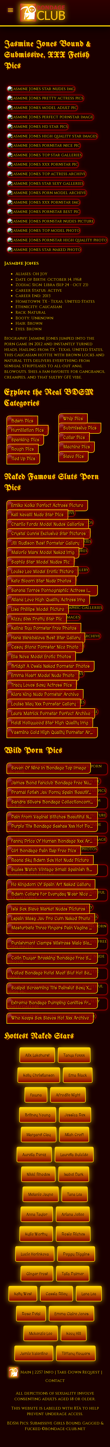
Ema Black (78, 1075)
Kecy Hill (73, 1334)
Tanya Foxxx (74, 1055)
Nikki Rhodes (38, 1174)
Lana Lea (89, 1294)
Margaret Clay (39, 1135)
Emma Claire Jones (71, 1314)
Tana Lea (74, 1194)
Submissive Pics (79, 428)
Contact (55, 1380)
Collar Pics (74, 437)
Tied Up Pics (23, 458)
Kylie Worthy (36, 1234)
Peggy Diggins (76, 1254)
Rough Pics (22, 449)
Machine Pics (76, 446)
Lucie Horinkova (35, 1254)
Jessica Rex (75, 1115)
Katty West (23, 1294)
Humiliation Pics (27, 430)
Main (25, 1372)
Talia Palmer (73, 1274)
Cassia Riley (56, 1294)
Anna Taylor (36, 1214)
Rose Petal (31, 1314)
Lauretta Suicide (74, 1155)
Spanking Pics (25, 439)
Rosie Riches (73, 1234)
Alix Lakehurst (37, 1055)
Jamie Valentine (34, 1354)
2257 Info (44, 1372)
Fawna (36, 1095)
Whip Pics (73, 418)
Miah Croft (74, 1135)
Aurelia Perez (34, 1155)
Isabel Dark (73, 1174)
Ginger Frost (37, 1274)
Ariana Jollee (72, 1214)
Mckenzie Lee (40, 1334)
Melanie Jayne (40, 1194)
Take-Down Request (78, 1372)
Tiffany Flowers (76, 1354)
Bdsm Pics (22, 421)
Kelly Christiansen (38, 1075)
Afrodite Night (68, 1095)
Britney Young (37, 1115)
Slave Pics (73, 456)
